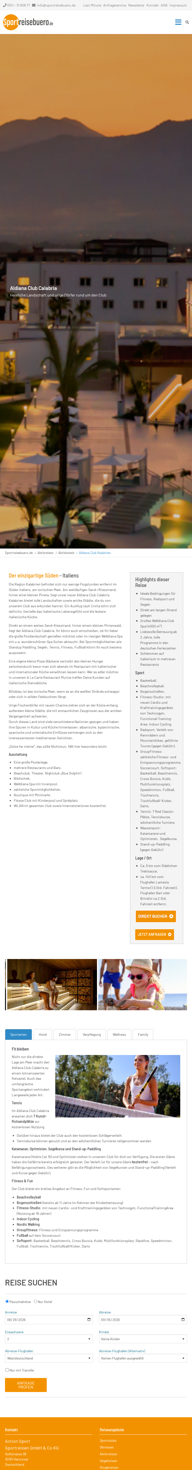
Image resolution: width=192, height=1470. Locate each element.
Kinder (104, 1332)
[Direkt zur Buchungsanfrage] (155, 921)
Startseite (28, 22)
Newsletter (136, 5)
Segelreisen (108, 1460)
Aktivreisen (46, 553)
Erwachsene (14, 1332)
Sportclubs (108, 1440)
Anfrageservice (114, 5)
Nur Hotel (45, 1302)
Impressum (178, 5)
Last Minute (92, 5)
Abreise (105, 1312)
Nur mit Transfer (22, 1370)
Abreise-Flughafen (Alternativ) (122, 1351)
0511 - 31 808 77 (18, 5)
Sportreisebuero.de (19, 553)
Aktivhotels (66, 553)
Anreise (11, 1312)
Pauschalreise (20, 1302)
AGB (164, 5)
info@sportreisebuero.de (56, 5)
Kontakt (152, 5)
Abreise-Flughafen (19, 1351)
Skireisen (107, 1447)
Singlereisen (109, 1467)
